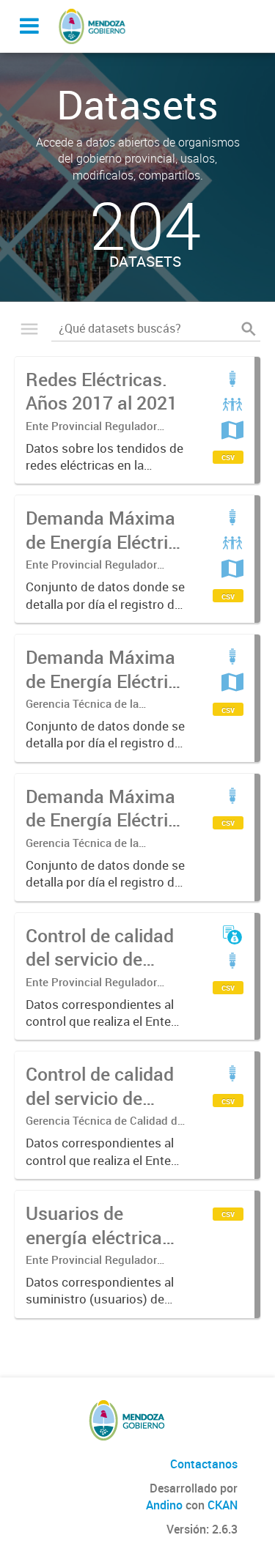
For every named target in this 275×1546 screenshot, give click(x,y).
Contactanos (204, 1464)
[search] (248, 329)
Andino (164, 1505)
